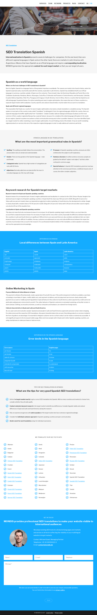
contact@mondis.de (45, 545)
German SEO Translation (15, 497)
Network (57, 3)
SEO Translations (11, 45)
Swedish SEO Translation (77, 481)
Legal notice (49, 612)
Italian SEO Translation (45, 461)
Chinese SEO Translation (15, 461)
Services (42, 3)
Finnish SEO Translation (15, 489)
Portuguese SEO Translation (78, 453)
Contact (81, 3)
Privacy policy (59, 612)
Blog (74, 3)
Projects (66, 3)
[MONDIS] (13, 3)
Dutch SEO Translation (14, 477)
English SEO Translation (15, 481)
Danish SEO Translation (15, 473)
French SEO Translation (15, 493)
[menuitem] (87, 3)
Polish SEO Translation (76, 448)
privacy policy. (60, 590)
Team (50, 3)
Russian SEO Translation (77, 461)
